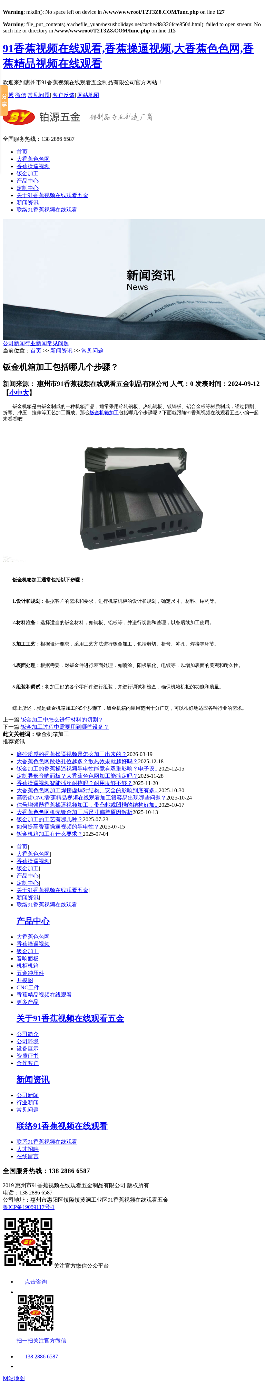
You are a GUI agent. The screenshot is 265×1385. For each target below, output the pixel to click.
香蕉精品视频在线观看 (44, 995)
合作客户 (28, 1063)
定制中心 (28, 188)
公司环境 (28, 1041)
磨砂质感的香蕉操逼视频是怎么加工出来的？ (72, 754)
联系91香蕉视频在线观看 (47, 1142)
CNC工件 (28, 987)
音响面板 (28, 958)
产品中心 (28, 181)
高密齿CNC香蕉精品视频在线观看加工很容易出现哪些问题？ (91, 798)
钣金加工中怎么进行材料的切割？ (62, 720)
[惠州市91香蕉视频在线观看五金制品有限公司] (78, 124)
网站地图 (88, 95)
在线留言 (28, 1156)
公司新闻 (14, 343)
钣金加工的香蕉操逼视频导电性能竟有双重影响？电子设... (88, 769)
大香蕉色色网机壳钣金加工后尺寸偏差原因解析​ (74, 812)
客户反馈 (63, 95)
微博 (8, 95)
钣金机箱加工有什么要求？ (50, 834)
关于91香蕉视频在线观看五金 (52, 195)
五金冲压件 (30, 973)
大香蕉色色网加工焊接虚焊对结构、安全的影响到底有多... (88, 790)
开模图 (25, 980)
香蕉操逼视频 (33, 166)
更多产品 (28, 1002)
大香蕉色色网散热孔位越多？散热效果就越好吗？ (77, 761)
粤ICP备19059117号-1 (29, 1207)
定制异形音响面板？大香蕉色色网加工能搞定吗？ (77, 776)
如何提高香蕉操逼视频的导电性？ (58, 827)
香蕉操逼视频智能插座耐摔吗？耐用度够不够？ (74, 783)
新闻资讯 (28, 202)
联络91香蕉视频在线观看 (47, 210)
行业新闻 (36, 343)
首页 (22, 152)
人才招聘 (28, 1149)
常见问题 (39, 95)
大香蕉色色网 (33, 159)
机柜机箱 (28, 966)
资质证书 (28, 1056)
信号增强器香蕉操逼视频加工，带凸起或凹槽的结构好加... (88, 805)
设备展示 (28, 1049)
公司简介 (28, 1034)
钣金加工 (28, 173)
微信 (20, 95)
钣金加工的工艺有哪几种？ (50, 819)
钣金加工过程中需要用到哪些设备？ (65, 727)
